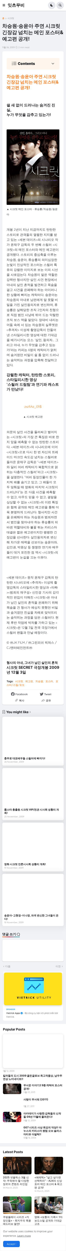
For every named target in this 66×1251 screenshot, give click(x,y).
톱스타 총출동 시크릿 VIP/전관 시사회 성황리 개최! (31, 811)
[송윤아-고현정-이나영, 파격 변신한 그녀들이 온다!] (33, 894)
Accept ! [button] (11, 1244)
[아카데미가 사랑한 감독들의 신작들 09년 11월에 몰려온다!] (12, 1117)
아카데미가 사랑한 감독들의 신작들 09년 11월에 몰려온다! (42, 1115)
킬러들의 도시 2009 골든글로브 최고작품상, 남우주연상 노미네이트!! (32, 1077)
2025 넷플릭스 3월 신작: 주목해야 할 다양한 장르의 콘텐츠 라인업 (16, 1181)
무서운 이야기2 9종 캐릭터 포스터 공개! (42, 1087)
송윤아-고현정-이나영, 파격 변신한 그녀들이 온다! (31, 917)
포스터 (49, 681)
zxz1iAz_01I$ (33, 406)
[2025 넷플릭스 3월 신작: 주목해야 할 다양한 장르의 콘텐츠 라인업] (17, 1165)
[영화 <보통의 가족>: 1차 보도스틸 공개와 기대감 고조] (48, 1205)
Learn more (24, 1235)
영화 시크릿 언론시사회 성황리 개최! (25, 864)
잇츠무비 (16, 5)
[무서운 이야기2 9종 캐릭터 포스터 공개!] (12, 1089)
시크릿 (11, 18)
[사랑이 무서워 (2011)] (12, 1103)
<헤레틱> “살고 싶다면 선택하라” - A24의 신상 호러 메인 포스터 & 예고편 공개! (48, 1182)
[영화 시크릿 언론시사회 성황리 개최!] (33, 843)
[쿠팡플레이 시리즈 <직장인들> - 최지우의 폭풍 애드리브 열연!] (17, 1205)
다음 (7, 966)
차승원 (39, 681)
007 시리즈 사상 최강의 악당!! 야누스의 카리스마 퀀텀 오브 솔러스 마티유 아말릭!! (42, 1131)
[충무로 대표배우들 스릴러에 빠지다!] (33, 737)
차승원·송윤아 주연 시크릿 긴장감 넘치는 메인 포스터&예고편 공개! (33, 82)
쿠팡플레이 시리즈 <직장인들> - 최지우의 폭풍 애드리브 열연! (17, 1220)
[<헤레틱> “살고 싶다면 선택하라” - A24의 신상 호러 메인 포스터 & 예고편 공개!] (48, 1165)
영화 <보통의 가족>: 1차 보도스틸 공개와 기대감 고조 (48, 1220)
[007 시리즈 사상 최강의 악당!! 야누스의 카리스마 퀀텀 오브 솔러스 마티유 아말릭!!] (12, 1131)
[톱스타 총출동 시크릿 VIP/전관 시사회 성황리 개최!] (33, 788)
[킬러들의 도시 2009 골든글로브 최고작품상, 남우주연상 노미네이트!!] (33, 1051)
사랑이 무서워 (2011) (35, 1099)
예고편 (29, 681)
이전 (58, 966)
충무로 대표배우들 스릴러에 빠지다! (24, 758)
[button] (5, 5)
